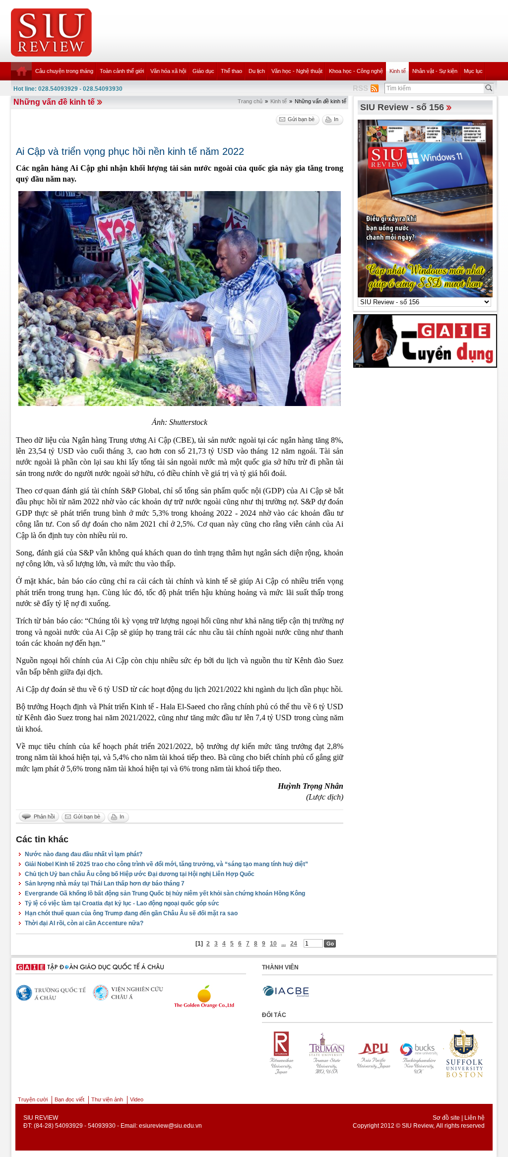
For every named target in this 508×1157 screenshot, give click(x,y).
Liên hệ (474, 1117)
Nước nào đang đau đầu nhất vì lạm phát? (83, 854)
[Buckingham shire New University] (374, 1053)
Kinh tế (397, 71)
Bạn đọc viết (69, 1099)
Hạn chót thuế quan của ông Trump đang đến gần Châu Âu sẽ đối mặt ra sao (131, 913)
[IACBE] (286, 991)
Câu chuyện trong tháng (64, 71)
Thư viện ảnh (107, 1099)
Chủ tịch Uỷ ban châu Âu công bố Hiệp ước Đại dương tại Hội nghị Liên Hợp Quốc (139, 874)
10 (273, 943)
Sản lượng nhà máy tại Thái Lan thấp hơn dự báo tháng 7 (105, 883)
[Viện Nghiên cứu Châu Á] (128, 992)
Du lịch (257, 71)
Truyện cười (33, 1099)
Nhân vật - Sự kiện (434, 71)
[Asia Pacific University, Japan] (329, 1053)
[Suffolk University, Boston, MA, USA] (420, 1053)
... (283, 943)
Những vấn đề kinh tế (54, 102)
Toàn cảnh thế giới (122, 71)
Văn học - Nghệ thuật (296, 71)
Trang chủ (250, 101)
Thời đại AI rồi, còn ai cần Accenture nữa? (84, 923)
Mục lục (473, 71)
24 (293, 943)
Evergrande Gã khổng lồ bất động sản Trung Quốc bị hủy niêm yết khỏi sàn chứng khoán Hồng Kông (165, 893)
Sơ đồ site (446, 1117)
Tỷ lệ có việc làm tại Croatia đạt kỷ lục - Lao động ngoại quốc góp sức (122, 903)
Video (136, 1099)
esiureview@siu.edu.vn (170, 1125)
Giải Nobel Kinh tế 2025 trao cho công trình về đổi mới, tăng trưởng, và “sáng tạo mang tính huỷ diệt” (166, 864)
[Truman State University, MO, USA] (283, 1053)
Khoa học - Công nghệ (356, 71)
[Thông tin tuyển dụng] (425, 340)
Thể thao (231, 71)
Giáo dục (203, 71)
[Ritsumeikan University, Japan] (465, 1053)
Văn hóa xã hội (168, 71)
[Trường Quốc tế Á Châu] (51, 993)
